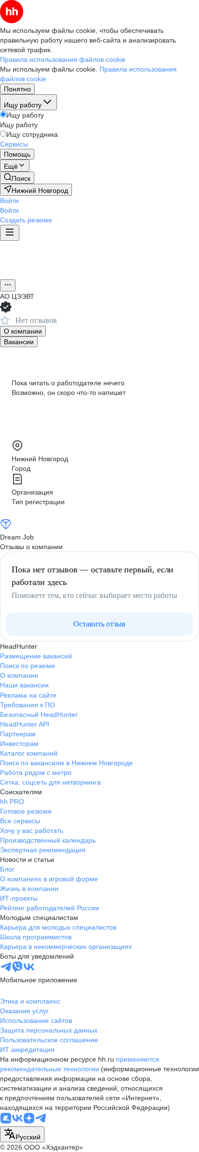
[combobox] (22, 1134)
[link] (17, 178)
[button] (9, 200)
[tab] (23, 331)
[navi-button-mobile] (9, 233)
